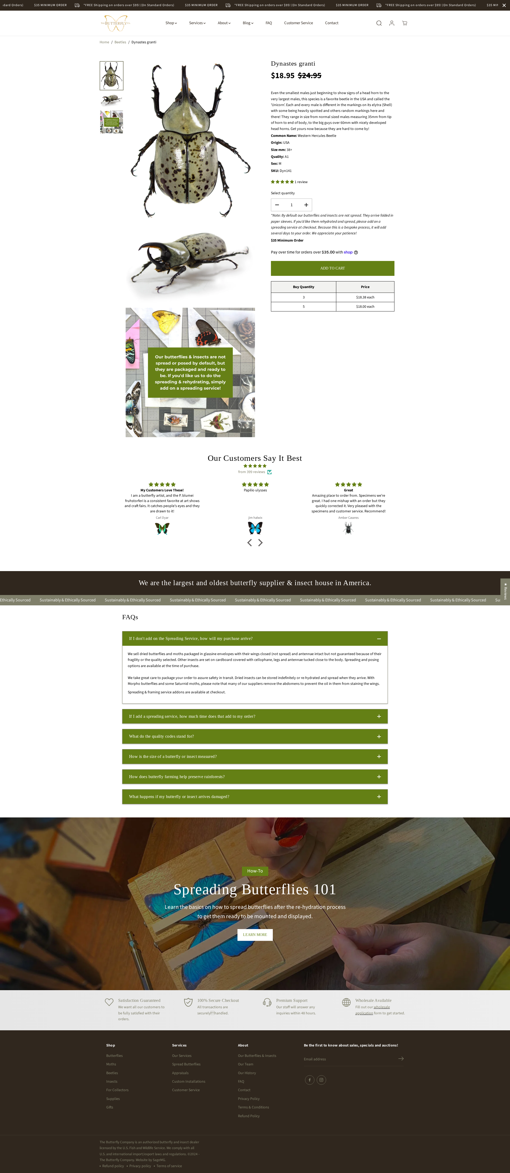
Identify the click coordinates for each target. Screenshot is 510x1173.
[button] (251, 542)
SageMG (159, 1159)
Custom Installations (188, 1081)
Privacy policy (140, 1166)
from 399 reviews (251, 472)
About (223, 23)
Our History (247, 1073)
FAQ (269, 23)
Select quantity (283, 193)
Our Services (182, 1055)
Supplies (113, 1099)
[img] (255, 466)
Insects (111, 1081)
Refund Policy (249, 1116)
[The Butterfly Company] (115, 23)
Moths (111, 1064)
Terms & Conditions (253, 1107)
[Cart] (404, 23)
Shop (170, 23)
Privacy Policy (249, 1099)
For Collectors (117, 1090)
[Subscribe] (401, 1059)
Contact (331, 23)
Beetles (120, 42)
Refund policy (113, 1166)
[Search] (379, 23)
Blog (247, 23)
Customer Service (298, 23)
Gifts (109, 1107)
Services (196, 23)
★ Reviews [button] (505, 591)
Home (104, 42)
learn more (255, 935)
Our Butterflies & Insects (257, 1055)
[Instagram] (321, 1080)
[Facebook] (310, 1080)
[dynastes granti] (190, 141)
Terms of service (169, 1166)
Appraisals (180, 1073)
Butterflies (114, 1055)
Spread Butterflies (186, 1064)
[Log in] (392, 23)
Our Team (245, 1064)
